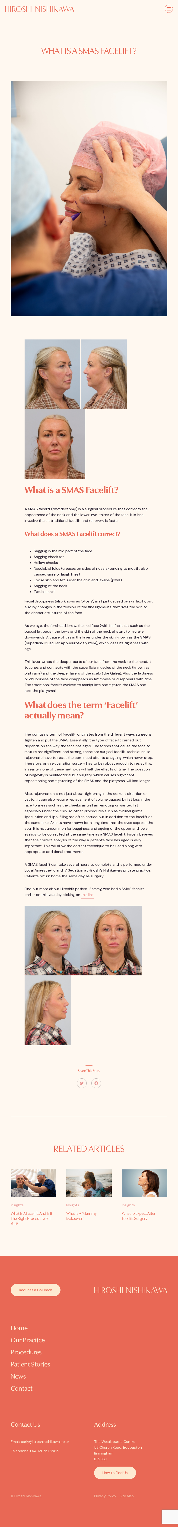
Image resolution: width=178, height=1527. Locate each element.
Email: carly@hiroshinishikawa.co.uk (40, 1441)
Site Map (127, 1496)
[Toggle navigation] (169, 9)
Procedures (26, 1352)
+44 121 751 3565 (44, 1450)
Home (19, 1328)
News (18, 1376)
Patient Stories (30, 1364)
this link (87, 894)
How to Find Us (115, 1472)
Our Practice (28, 1340)
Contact (21, 1388)
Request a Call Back (35, 1289)
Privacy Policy (105, 1496)
